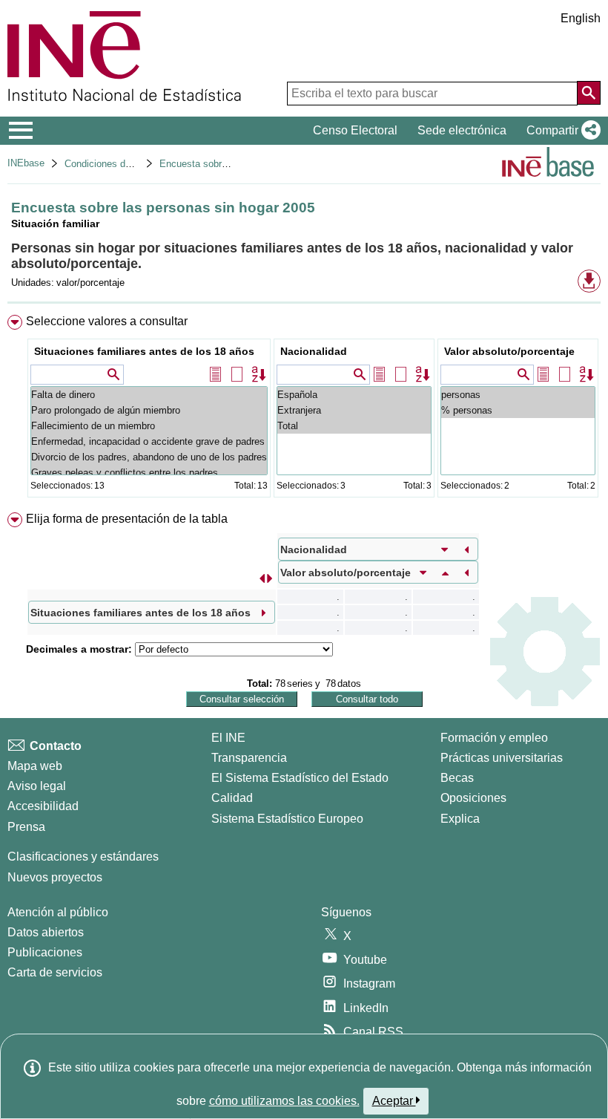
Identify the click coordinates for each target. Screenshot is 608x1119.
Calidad (232, 798)
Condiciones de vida (108, 163)
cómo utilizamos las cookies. (284, 1100)
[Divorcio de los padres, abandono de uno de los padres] (149, 457)
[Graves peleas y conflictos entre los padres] (149, 472)
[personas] (518, 394)
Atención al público (57, 912)
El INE (228, 737)
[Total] (354, 426)
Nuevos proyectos (54, 877)
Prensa (26, 827)
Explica (460, 818)
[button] (561, 130)
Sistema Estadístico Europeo (287, 818)
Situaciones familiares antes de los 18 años (144, 351)
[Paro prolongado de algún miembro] (149, 410)
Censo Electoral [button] (355, 130)
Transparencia (249, 757)
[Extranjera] (354, 410)
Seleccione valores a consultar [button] (107, 321)
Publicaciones (44, 952)
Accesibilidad (43, 806)
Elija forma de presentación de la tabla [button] (127, 518)
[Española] (354, 394)
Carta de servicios (54, 972)
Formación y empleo (494, 737)
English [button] (581, 18)
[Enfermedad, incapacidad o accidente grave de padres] (149, 441)
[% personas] (518, 410)
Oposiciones (473, 798)
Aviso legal (36, 786)
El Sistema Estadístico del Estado (300, 777)
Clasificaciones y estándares (83, 856)
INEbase (25, 163)
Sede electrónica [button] (461, 130)
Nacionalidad (313, 351)
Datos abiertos (45, 932)
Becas (457, 777)
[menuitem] (304, 409)
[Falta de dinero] (149, 394)
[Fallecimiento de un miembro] (149, 426)
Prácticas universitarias (501, 757)
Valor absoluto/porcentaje (509, 351)
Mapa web (34, 766)
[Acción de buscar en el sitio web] (589, 93)
